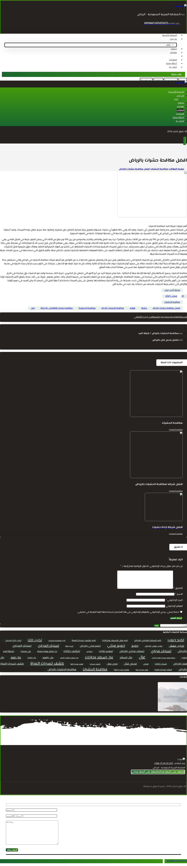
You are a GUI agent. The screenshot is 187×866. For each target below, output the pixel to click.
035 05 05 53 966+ (163, 763)
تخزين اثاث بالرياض (13, 640)
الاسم (179, 594)
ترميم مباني (116, 646)
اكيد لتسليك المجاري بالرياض (147, 640)
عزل (142, 657)
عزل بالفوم (48, 658)
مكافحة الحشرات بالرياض (112, 308)
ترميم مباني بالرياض (90, 646)
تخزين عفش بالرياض (153, 646)
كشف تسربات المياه (163, 669)
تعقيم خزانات (106, 651)
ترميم (134, 646)
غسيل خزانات (161, 664)
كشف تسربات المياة (47, 664)
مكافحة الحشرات (172, 302)
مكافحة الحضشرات (87, 308)
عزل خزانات (31, 657)
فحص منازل (112, 664)
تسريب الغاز (69, 646)
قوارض (132, 308)
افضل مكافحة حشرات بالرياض (166, 308)
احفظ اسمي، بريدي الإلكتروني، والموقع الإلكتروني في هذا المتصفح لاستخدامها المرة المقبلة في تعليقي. (128, 612)
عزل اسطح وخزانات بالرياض (69, 658)
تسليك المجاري (48, 645)
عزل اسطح (126, 658)
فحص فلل (130, 664)
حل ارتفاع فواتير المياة (47, 651)
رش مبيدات (26, 651)
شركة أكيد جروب (172, 290)
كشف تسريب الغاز (121, 669)
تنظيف (89, 651)
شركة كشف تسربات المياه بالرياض (163, 658)
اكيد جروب (176, 640)
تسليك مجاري (161, 651)
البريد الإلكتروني (174, 600)
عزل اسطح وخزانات (99, 657)
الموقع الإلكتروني (174, 606)
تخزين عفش (176, 646)
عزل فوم (16, 657)
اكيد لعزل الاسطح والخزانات (115, 640)
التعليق (178, 588)
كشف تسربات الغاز (76, 664)
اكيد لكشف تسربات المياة (84, 640)
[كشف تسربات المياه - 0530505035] (181, 6)
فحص (145, 664)
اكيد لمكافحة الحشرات (56, 640)
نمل (33, 308)
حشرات (144, 308)
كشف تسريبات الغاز (142, 670)
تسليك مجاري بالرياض (131, 651)
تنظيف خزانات (72, 651)
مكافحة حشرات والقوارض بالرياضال (57, 308)
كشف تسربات (95, 664)
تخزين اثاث (35, 640)
